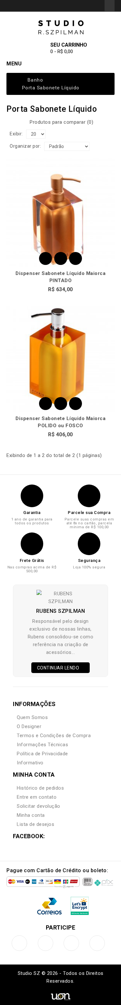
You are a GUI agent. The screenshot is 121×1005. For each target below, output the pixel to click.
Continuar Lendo (58, 667)
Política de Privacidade (42, 754)
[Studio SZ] (60, 27)
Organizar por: (25, 146)
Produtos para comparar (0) (61, 122)
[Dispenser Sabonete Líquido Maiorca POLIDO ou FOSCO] (60, 357)
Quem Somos (32, 717)
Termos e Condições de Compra (54, 735)
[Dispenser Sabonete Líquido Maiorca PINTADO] (60, 212)
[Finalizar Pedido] (97, 5)
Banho (35, 80)
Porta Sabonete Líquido (50, 88)
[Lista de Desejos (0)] (82, 5)
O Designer (29, 726)
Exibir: (16, 133)
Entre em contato (36, 797)
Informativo (30, 763)
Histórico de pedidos (40, 788)
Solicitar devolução (38, 806)
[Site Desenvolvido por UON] (60, 996)
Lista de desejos (35, 824)
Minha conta (31, 815)
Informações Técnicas (42, 745)
